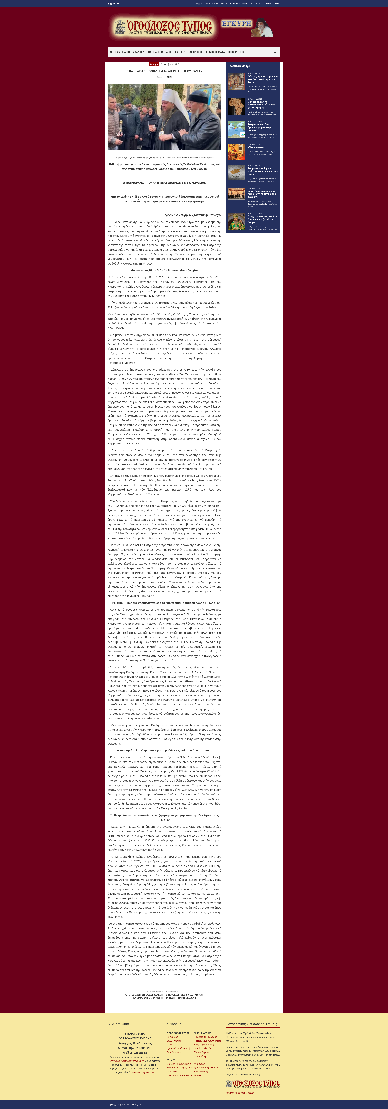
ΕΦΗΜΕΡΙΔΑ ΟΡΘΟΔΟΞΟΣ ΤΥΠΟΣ (246, 3)
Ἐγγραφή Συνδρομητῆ (207, 3)
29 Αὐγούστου (256, 147)
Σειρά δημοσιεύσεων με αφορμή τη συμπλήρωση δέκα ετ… (262, 194)
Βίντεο (197, 1075)
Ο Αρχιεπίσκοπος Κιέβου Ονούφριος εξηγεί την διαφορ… (262, 219)
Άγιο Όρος (199, 1063)
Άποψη (154, 64)
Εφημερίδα (172, 1036)
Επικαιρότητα (236, 52)
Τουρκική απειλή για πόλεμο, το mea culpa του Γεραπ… (263, 171)
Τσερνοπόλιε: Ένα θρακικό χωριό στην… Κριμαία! (260, 127)
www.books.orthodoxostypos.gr (127, 1060)
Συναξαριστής (174, 1052)
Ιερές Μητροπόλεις (204, 1044)
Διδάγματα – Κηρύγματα (179, 1067)
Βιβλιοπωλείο (174, 1040)
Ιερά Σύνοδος (201, 1071)
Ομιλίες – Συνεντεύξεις (179, 1063)
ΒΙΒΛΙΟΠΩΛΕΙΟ (273, 3)
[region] (247, 27)
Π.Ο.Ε (224, 3)
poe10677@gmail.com (142, 1072)
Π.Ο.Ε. (170, 1044)
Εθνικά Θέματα (215, 52)
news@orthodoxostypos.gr (240, 1092)
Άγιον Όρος (196, 52)
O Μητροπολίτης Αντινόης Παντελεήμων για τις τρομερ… (261, 104)
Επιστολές (172, 1071)
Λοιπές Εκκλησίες (203, 1048)
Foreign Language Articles (180, 1075)
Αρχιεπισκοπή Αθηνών (206, 1067)
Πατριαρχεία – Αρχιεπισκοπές (166, 52)
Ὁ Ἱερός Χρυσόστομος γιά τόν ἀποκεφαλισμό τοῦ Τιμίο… (263, 79)
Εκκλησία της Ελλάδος (128, 52)
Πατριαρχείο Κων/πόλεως (207, 1040)
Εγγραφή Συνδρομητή (178, 1048)
